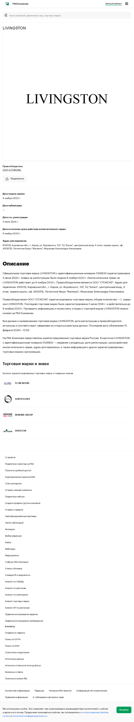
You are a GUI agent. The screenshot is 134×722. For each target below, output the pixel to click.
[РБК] (7, 3)
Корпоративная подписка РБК (20, 476)
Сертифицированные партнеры (20, 515)
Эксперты (10, 529)
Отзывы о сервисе (14, 509)
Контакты (10, 626)
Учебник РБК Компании (16, 561)
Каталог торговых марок (17, 600)
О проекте (10, 457)
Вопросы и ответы (14, 671)
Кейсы (8, 542)
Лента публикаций (14, 522)
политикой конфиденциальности (29, 715)
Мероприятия (12, 555)
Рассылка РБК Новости (60, 690)
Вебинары (10, 548)
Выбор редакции (13, 535)
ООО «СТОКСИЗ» (12, 169)
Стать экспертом (13, 483)
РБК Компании (20, 4)
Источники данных (14, 658)
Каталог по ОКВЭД (14, 581)
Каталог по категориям (16, 594)
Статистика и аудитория (17, 652)
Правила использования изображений (24, 620)
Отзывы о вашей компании (18, 489)
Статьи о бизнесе (13, 568)
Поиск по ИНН (12, 645)
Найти (125, 15)
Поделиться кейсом (15, 496)
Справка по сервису (15, 632)
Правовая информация (16, 696)
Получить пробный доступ (18, 470)
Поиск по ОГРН (12, 639)
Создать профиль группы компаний (22, 502)
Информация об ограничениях (91, 690)
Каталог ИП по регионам (17, 607)
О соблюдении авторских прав (48, 696)
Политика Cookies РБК (16, 678)
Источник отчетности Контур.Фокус (23, 665)
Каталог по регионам (15, 587)
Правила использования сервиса (21, 614)
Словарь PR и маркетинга (17, 574)
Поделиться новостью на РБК (19, 463)
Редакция (39, 690)
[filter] (6, 15)
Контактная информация (17, 690)
